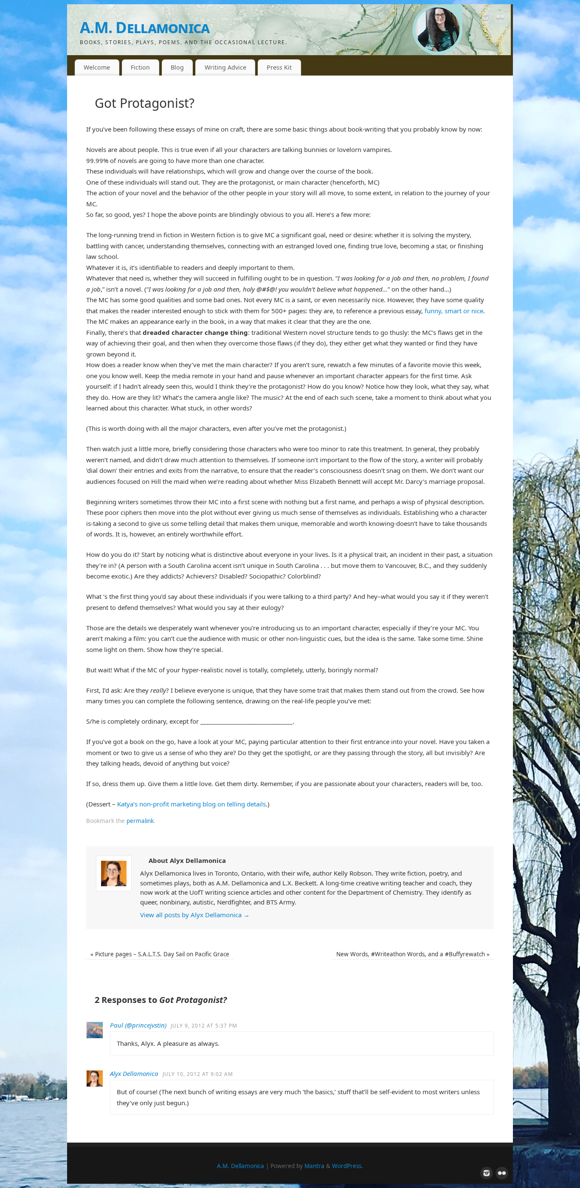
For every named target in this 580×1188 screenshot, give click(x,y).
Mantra (314, 1166)
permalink (140, 821)
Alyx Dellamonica (134, 1073)
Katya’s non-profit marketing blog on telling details (191, 804)
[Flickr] (500, 19)
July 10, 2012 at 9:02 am (198, 1074)
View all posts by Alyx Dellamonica (195, 914)
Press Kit (279, 67)
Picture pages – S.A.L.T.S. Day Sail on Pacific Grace (159, 954)
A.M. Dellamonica (144, 27)
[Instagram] (485, 19)
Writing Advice (225, 67)
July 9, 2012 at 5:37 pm (204, 1025)
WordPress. (347, 1166)
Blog (177, 67)
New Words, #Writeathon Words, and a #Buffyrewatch (413, 954)
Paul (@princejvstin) (138, 1025)
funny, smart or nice (454, 310)
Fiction (140, 67)
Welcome (97, 67)
